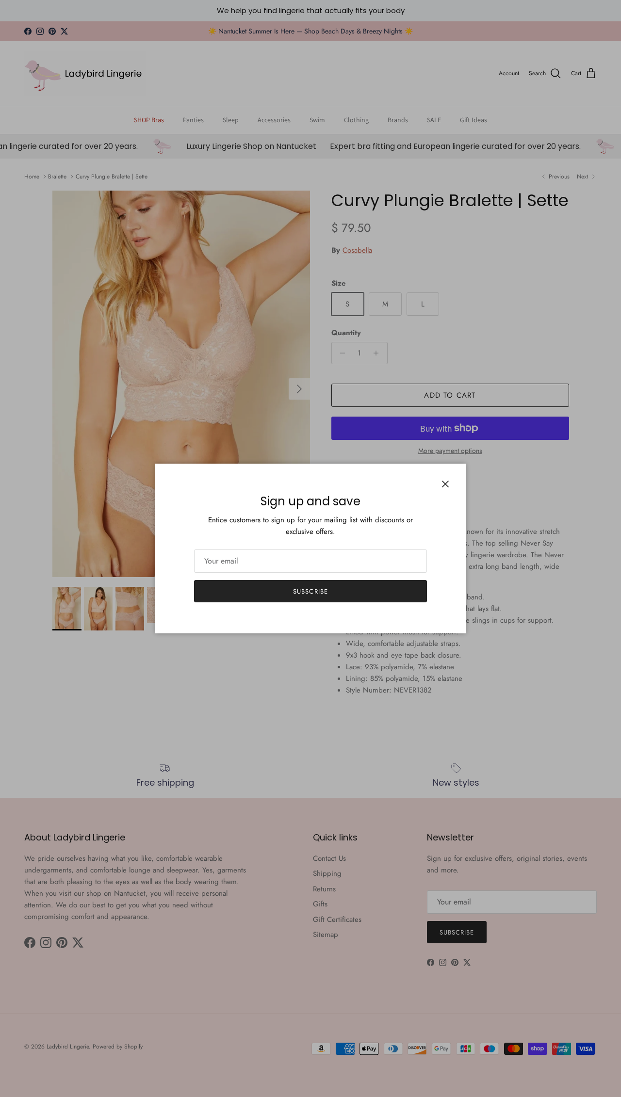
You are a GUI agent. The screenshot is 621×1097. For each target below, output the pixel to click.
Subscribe (310, 591)
